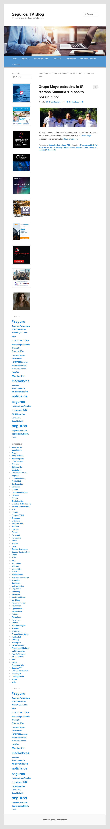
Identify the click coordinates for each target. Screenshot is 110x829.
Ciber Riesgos (17, 461)
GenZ (14, 546)
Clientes (15, 464)
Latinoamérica (18, 586)
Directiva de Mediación (21, 503)
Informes (15, 566)
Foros (14, 540)
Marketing (16, 591)
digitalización (24, 344)
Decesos (15, 495)
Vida (14, 682)
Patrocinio (89, 147)
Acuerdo (16, 326)
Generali (15, 358)
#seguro (18, 321)
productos (16, 410)
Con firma (16, 64)
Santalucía (16, 417)
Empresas (16, 518)
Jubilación (16, 583)
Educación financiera (20, 506)
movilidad (15, 385)
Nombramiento (18, 388)
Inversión (16, 580)
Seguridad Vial (17, 421)
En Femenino (71, 58)
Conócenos (57, 58)
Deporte (15, 498)
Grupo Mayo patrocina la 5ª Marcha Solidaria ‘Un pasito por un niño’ (61, 91)
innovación (16, 569)
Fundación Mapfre (18, 355)
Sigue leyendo (70, 138)
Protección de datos (20, 634)
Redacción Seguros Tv (75, 102)
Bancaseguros (18, 458)
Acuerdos (25, 325)
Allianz (14, 332)
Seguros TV (25, 58)
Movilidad (16, 600)
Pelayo (21, 406)
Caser (14, 336)
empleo (18, 348)
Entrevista (16, 520)
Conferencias (17, 484)
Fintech (15, 532)
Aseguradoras (17, 455)
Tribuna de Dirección (88, 58)
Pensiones (16, 620)
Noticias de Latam (41, 58)
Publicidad (16, 637)
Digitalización (17, 501)
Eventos (15, 529)
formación (18, 351)
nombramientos (20, 391)
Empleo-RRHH (18, 515)
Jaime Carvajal (69, 147)
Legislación (16, 588)
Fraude (15, 543)
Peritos (15, 622)
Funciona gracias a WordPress (55, 819)
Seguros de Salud (19, 430)
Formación (16, 537)
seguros (42, 150)
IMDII (14, 560)
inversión (15, 369)
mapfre (15, 371)
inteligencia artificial (19, 365)
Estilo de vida (17, 523)
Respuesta (51, 150)
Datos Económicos (20, 492)
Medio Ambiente (18, 597)
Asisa (22, 333)
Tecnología (17, 433)
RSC (68, 145)
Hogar (14, 554)
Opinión (15, 614)
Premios (27, 406)
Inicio (14, 58)
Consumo (16, 486)
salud (15, 414)
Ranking (15, 639)
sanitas (21, 414)
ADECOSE (16, 329)
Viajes (14, 679)
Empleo (15, 512)
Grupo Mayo (58, 147)
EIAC (14, 509)
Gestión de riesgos (20, 549)
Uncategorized (18, 676)
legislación (22, 369)
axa (25, 332)
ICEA (14, 557)
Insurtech (24, 362)
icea (20, 358)
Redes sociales (18, 645)
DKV (13, 348)
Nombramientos (18, 602)
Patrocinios (61, 145)
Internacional (17, 574)
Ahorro (15, 453)
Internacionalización (20, 577)
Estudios (15, 526)
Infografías (16, 563)
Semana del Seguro (20, 670)
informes (16, 361)
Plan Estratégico (18, 625)
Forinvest (16, 535)
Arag (18, 333)
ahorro (23, 329)
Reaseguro (16, 642)
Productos (16, 631)
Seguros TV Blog (28, 14)
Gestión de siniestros (21, 552)
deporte (15, 344)
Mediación (52, 145)
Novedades (16, 605)
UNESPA (25, 434)
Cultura (15, 489)
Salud (14, 662)
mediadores (20, 381)
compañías (20, 340)
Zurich (14, 437)
